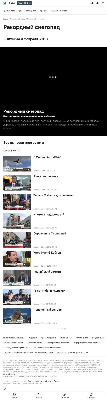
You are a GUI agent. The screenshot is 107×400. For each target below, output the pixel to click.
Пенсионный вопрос (47, 309)
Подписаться (64, 397)
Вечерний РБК (66, 337)
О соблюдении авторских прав (16, 347)
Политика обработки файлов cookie (72, 352)
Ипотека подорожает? (48, 214)
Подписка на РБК (35, 342)
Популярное (30, 10)
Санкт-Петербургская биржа (47, 380)
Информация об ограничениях (86, 342)
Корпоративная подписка (58, 342)
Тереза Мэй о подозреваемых (54, 195)
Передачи (43, 10)
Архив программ (48, 337)
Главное (22, 18)
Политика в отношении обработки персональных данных (28, 352)
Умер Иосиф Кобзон (47, 252)
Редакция (33, 337)
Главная (14, 397)
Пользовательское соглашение (47, 347)
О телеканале (82, 337)
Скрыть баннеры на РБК (13, 342)
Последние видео (59, 10)
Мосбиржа (29, 380)
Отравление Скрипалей (49, 233)
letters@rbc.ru (9, 373)
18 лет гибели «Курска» (49, 290)
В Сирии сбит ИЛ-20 (47, 157)
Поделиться (91, 397)
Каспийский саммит (47, 271)
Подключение (98, 337)
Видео (11, 3)
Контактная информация (13, 337)
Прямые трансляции (12, 10)
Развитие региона (45, 176)
